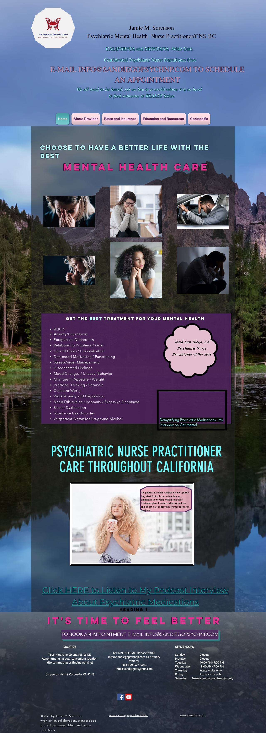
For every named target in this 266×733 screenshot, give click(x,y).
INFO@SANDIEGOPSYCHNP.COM (135, 69)
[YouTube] (128, 697)
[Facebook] (120, 697)
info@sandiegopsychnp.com (126, 657)
